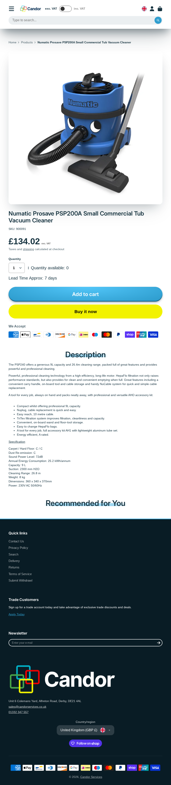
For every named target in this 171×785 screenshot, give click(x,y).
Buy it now (85, 311)
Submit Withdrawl (20, 580)
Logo (30, 8)
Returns (14, 567)
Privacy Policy (18, 547)
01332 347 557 (19, 712)
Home (12, 42)
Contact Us (16, 541)
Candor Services (91, 777)
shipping (28, 249)
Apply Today (17, 614)
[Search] (158, 20)
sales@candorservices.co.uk (27, 706)
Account (152, 8)
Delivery (14, 561)
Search (13, 554)
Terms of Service (20, 574)
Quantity (15, 259)
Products (27, 42)
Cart (159, 8)
